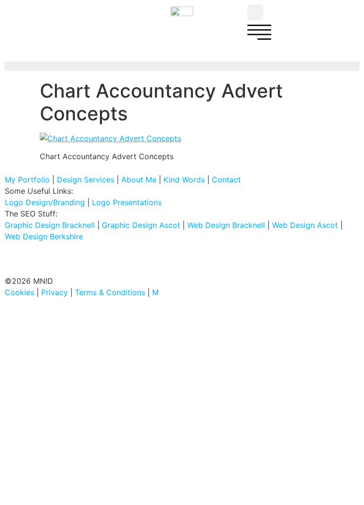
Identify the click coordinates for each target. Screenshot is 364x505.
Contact (226, 179)
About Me (138, 179)
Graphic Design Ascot (141, 225)
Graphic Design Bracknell (50, 225)
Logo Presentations (127, 202)
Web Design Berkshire (44, 236)
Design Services (85, 179)
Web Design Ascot (305, 225)
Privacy (54, 292)
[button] (255, 12)
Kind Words (184, 179)
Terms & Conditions (110, 292)
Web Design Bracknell (226, 225)
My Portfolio (27, 179)
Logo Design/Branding (45, 202)
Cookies (19, 292)
